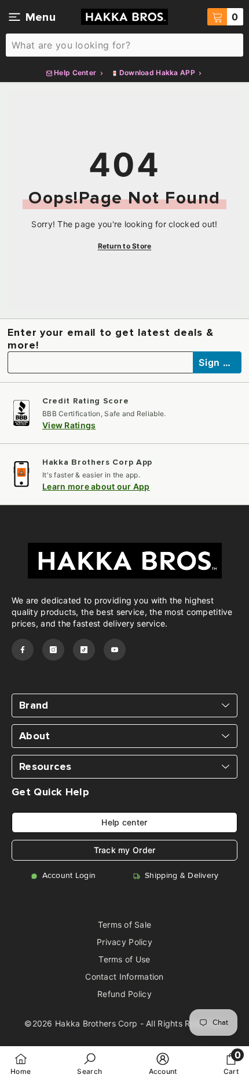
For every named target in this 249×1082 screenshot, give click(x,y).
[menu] (14, 16)
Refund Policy (124, 994)
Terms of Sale (125, 924)
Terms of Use (124, 959)
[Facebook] (23, 650)
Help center (124, 822)
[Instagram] (53, 650)
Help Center (75, 72)
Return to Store (125, 246)
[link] (89, 1063)
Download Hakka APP (157, 72)
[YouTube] (115, 650)
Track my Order (125, 850)
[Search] (124, 45)
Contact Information (124, 976)
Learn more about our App (96, 486)
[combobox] (124, 45)
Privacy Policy (124, 942)
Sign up (218, 362)
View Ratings (69, 425)
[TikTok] (84, 650)
